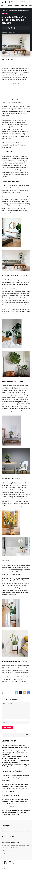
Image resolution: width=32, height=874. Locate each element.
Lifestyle (4, 13)
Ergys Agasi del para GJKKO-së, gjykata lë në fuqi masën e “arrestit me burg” (15, 765)
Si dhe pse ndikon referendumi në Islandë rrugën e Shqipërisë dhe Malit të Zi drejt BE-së (15, 747)
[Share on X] (9, 28)
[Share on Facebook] (6, 28)
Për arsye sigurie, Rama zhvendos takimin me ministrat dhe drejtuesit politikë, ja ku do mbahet (16, 812)
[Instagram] (7, 836)
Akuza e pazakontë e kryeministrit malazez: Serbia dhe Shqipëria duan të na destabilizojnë (16, 778)
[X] (5, 836)
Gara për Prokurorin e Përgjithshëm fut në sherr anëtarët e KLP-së (16, 757)
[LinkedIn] (13, 836)
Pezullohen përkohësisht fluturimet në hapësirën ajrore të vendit (15, 761)
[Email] (11, 28)
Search (26, 734)
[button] (3, 2)
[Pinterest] (10, 836)
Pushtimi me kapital (13, 795)
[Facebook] (2, 836)
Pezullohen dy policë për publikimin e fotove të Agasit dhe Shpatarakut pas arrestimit (15, 752)
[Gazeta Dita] (9, 2)
